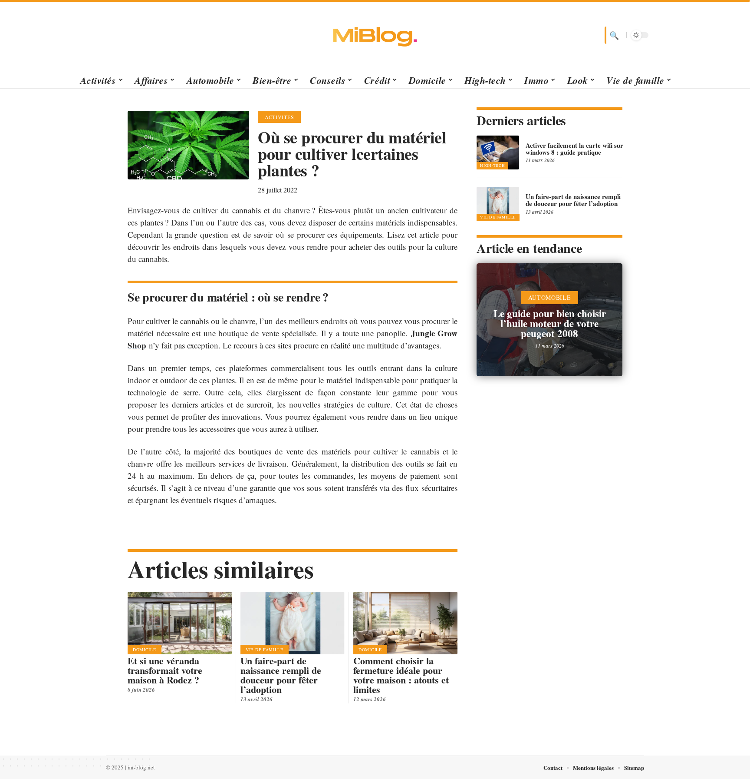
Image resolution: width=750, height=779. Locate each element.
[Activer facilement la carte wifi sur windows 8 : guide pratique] (498, 152)
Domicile (144, 649)
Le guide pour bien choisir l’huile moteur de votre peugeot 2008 (549, 323)
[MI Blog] (375, 35)
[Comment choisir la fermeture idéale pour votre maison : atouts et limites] (405, 623)
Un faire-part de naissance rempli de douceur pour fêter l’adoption (280, 674)
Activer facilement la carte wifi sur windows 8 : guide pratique (574, 148)
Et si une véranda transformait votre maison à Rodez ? (165, 670)
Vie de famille (264, 649)
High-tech (492, 165)
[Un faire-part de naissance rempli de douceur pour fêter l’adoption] (292, 623)
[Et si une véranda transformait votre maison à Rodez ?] (180, 623)
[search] (613, 35)
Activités (279, 116)
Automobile (549, 297)
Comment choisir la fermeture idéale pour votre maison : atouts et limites (401, 674)
